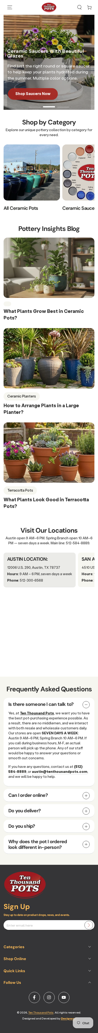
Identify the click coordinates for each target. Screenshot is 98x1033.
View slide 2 (49, 104)
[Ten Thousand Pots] (25, 897)
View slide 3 (63, 104)
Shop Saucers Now (32, 93)
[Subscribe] (88, 925)
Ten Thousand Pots (41, 1012)
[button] (79, 7)
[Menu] (10, 7)
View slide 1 (35, 104)
